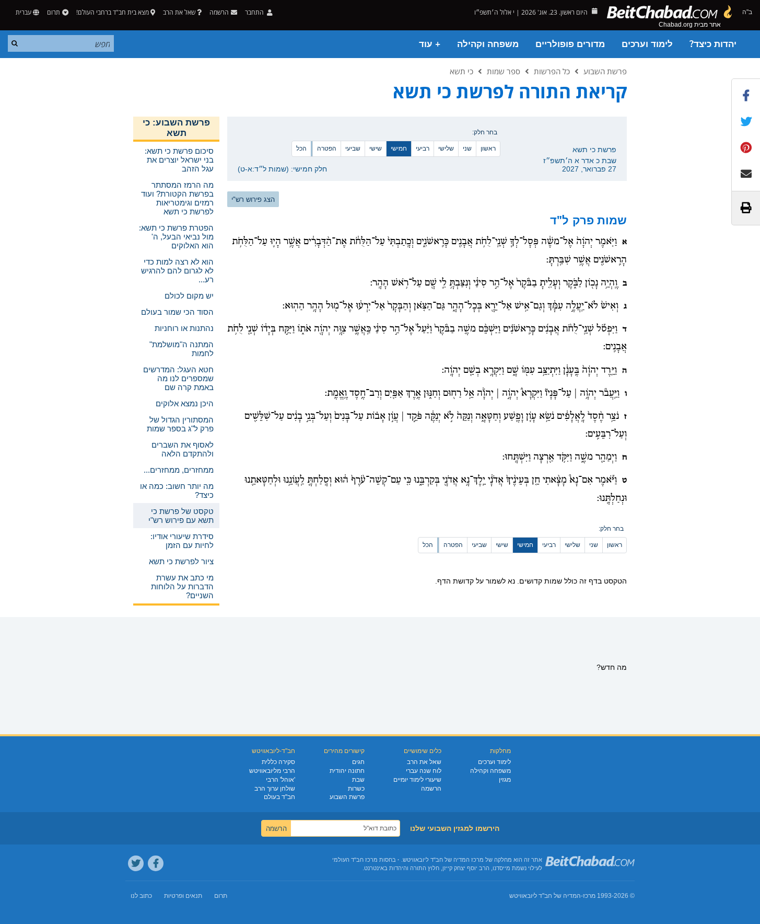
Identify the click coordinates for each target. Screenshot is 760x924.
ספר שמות (503, 71)
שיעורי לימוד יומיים (417, 779)
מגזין (505, 779)
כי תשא (461, 71)
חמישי (399, 148)
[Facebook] (155, 863)
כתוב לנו (141, 895)
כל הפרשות (552, 71)
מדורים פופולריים (570, 44)
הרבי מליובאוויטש (272, 770)
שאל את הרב (179, 12)
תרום (53, 12)
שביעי (352, 148)
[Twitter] (136, 863)
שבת (358, 779)
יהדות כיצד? (712, 44)
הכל (301, 148)
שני (467, 148)
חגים (358, 762)
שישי (375, 148)
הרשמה (431, 788)
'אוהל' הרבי (280, 779)
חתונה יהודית (347, 770)
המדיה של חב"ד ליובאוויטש (545, 895)
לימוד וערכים (647, 44)
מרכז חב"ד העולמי (355, 860)
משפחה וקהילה (488, 44)
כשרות (356, 788)
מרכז (589, 895)
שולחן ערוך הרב (274, 788)
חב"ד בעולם (279, 797)
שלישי (446, 148)
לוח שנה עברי (423, 770)
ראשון (488, 148)
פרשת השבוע (605, 71)
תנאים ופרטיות (183, 895)
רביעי (422, 148)
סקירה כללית (278, 762)
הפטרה (326, 148)
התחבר (255, 12)
